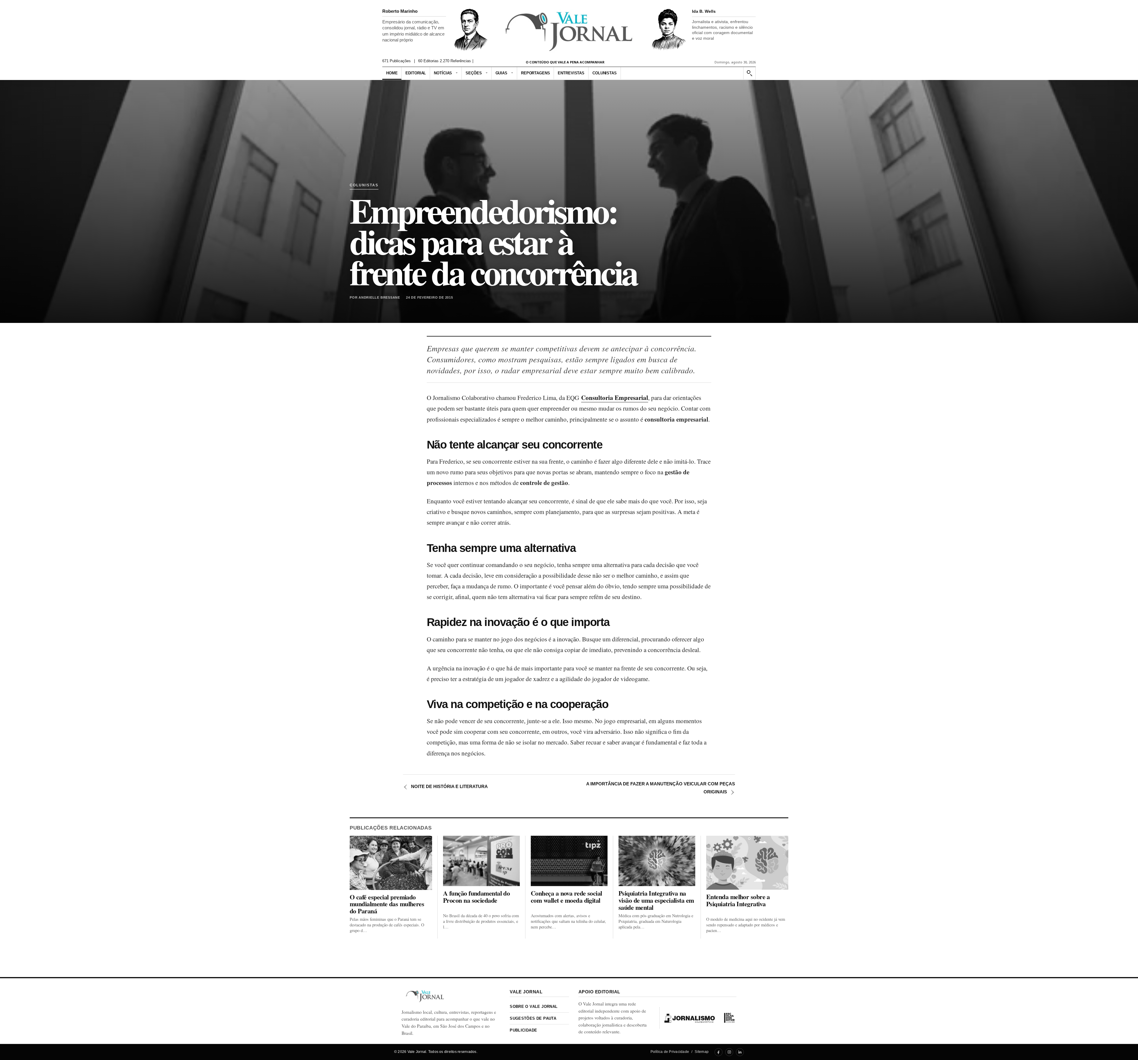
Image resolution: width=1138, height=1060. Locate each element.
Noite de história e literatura (445, 786)
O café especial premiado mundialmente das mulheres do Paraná (387, 904)
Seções (474, 73)
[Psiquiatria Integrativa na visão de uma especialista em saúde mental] (656, 861)
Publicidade (523, 1030)
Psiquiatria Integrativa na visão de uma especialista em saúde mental (656, 900)
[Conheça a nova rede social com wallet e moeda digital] (569, 861)
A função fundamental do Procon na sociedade (476, 897)
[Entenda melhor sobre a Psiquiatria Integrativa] (747, 863)
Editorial (415, 73)
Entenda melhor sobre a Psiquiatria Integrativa (738, 900)
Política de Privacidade (669, 1052)
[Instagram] (729, 1052)
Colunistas (604, 73)
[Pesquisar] (749, 73)
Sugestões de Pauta (533, 1018)
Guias (501, 73)
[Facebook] (719, 1052)
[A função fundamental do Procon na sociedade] (481, 861)
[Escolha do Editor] (729, 1018)
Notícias (443, 73)
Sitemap (702, 1052)
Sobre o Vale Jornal (533, 1006)
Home (391, 73)
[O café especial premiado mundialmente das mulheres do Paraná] (391, 863)
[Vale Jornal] (425, 996)
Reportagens (535, 73)
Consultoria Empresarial (614, 397)
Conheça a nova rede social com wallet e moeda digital (566, 897)
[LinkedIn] (740, 1052)
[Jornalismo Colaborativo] (690, 1018)
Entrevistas (571, 73)
